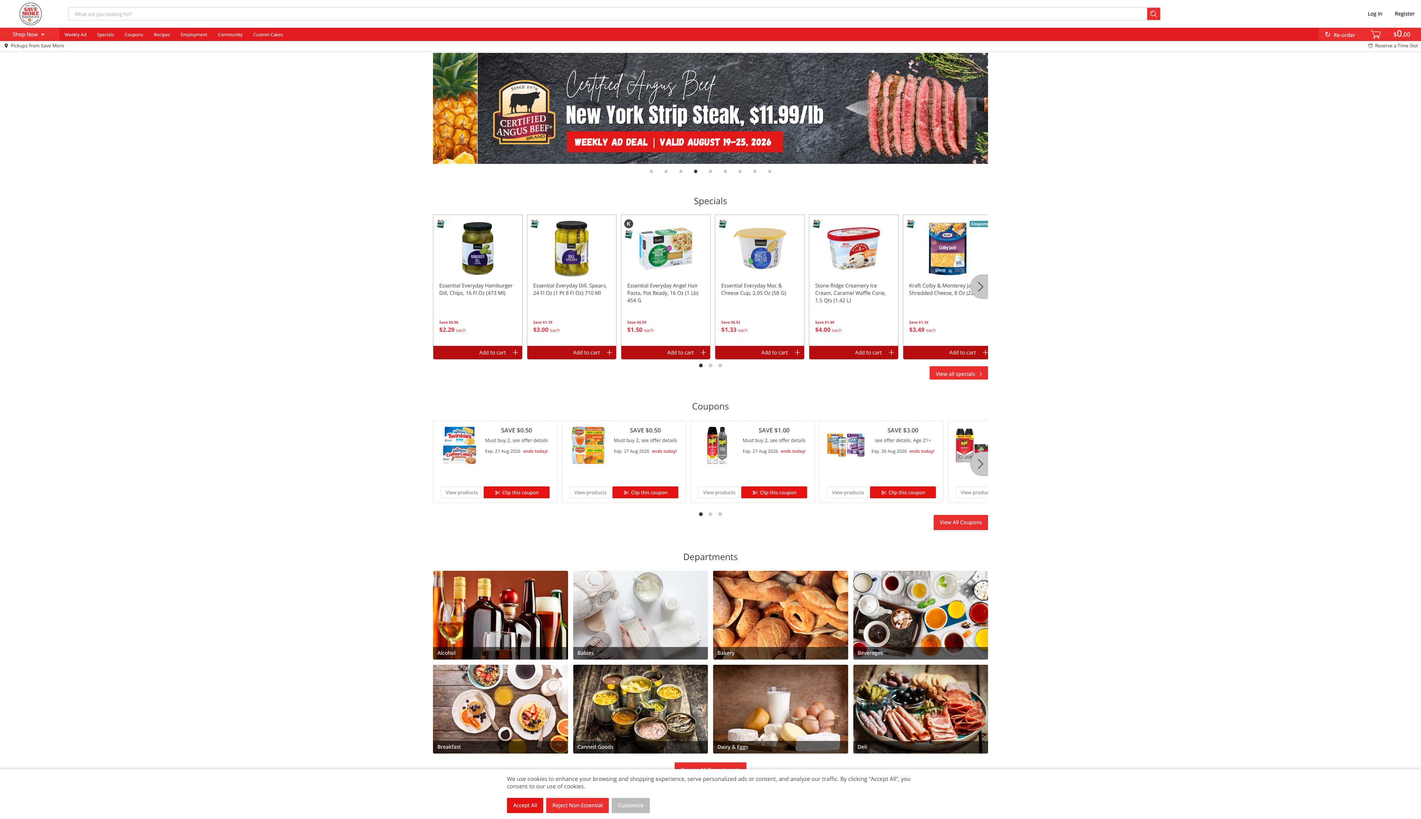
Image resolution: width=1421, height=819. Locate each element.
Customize (631, 805)
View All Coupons (961, 522)
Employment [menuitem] (194, 34)
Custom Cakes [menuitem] (268, 34)
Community (230, 34)
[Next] (979, 286)
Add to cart (492, 352)
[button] (477, 280)
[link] (710, 108)
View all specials (955, 374)
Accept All (525, 805)
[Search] (1154, 14)
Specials (105, 34)
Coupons (134, 34)
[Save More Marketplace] (30, 13)
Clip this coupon (520, 492)
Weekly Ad (75, 34)
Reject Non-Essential (577, 805)
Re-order (1344, 35)
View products (462, 492)
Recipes (162, 34)
